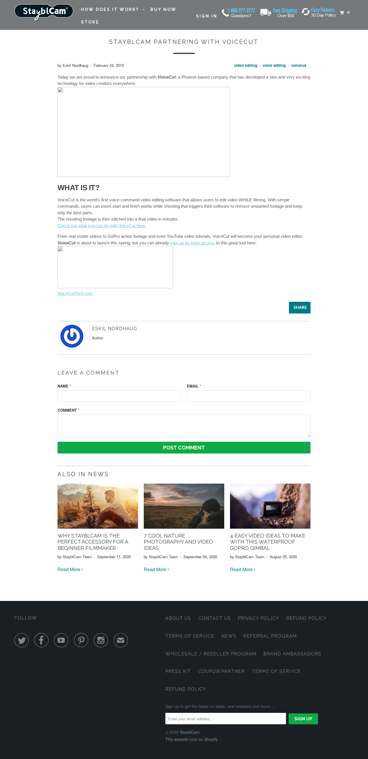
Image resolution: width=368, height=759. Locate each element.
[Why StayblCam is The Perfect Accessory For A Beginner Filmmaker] (97, 526)
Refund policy (185, 689)
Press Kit (178, 671)
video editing (245, 65)
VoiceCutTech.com (75, 293)
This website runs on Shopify (191, 739)
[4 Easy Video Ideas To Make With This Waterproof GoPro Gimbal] (270, 526)
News (228, 636)
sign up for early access (192, 242)
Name (64, 386)
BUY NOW (163, 9)
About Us (178, 618)
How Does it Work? (111, 9)
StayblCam (190, 732)
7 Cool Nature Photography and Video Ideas (178, 542)
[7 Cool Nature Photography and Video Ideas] (184, 526)
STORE (90, 22)
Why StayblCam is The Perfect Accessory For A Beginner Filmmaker (92, 542)
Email (194, 386)
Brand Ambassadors (292, 654)
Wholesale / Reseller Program (210, 654)
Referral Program (270, 636)
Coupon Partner (221, 671)
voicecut (298, 65)
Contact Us (214, 618)
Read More (69, 569)
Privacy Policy (258, 618)
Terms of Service (189, 636)
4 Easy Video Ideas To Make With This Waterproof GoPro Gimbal (267, 542)
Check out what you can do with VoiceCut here (101, 225)
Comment (68, 410)
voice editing (274, 65)
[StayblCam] (43, 12)
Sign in (206, 16)
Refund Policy (306, 618)
